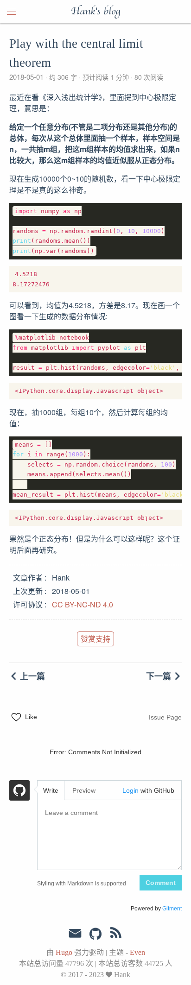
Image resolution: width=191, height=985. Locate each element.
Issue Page (165, 717)
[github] (95, 934)
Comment (161, 882)
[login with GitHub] (19, 791)
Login (130, 790)
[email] (75, 934)
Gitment (172, 908)
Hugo (64, 952)
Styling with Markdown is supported (81, 883)
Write (50, 790)
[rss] (116, 934)
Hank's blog (95, 11)
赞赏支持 (95, 638)
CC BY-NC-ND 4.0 (82, 604)
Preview (84, 790)
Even (137, 952)
